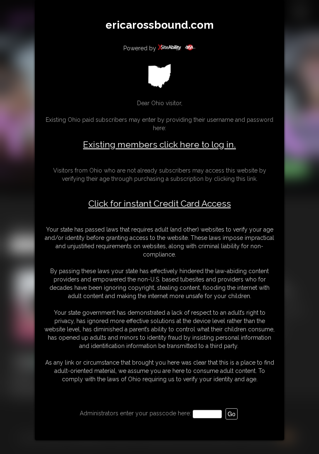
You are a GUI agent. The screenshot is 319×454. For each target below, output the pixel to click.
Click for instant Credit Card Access (159, 204)
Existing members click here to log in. (159, 144)
